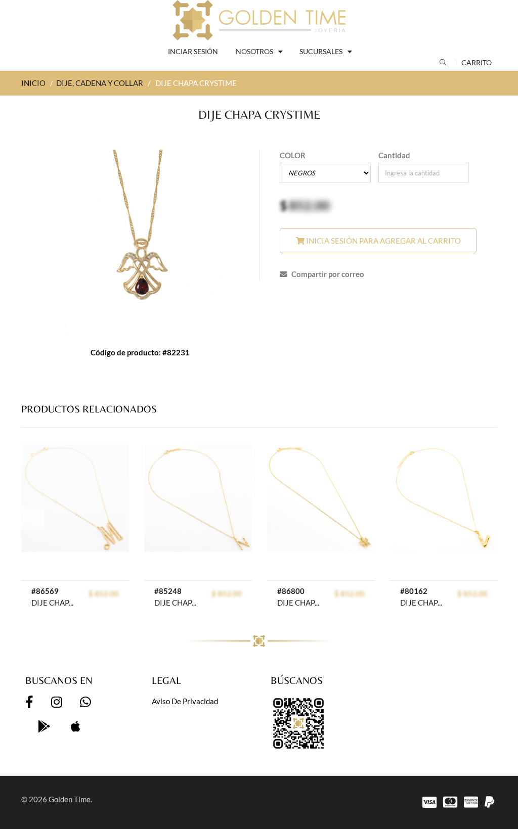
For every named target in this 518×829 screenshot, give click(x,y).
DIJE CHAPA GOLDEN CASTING (176, 602)
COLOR (293, 155)
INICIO (33, 82)
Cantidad (394, 155)
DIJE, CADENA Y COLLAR (99, 82)
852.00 (309, 205)
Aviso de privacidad (185, 701)
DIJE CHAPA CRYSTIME (53, 602)
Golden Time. (70, 799)
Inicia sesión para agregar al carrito (383, 240)
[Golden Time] (259, 20)
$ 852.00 (104, 593)
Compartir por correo (327, 274)
